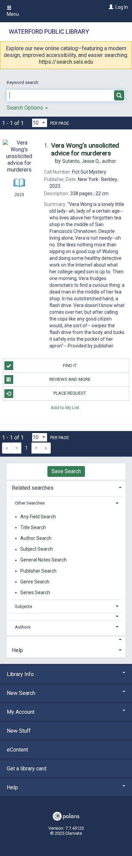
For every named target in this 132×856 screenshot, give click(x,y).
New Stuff (19, 731)
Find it (70, 365)
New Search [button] (21, 693)
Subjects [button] (23, 606)
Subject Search (36, 549)
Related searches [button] (32, 488)
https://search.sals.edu (66, 62)
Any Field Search (38, 516)
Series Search (35, 592)
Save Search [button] (66, 471)
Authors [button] (22, 627)
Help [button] (17, 650)
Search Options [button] (25, 107)
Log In (121, 7)
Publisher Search (38, 571)
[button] (66, 616)
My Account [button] (21, 712)
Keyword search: (23, 82)
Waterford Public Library (49, 31)
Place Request (69, 393)
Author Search (35, 538)
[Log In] (110, 7)
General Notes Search (43, 560)
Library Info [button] (20, 674)
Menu (13, 14)
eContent (17, 749)
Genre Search (34, 581)
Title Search (33, 527)
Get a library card (26, 768)
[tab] (66, 487)
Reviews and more (69, 379)
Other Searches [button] (30, 503)
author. (89, 161)
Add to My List (65, 407)
